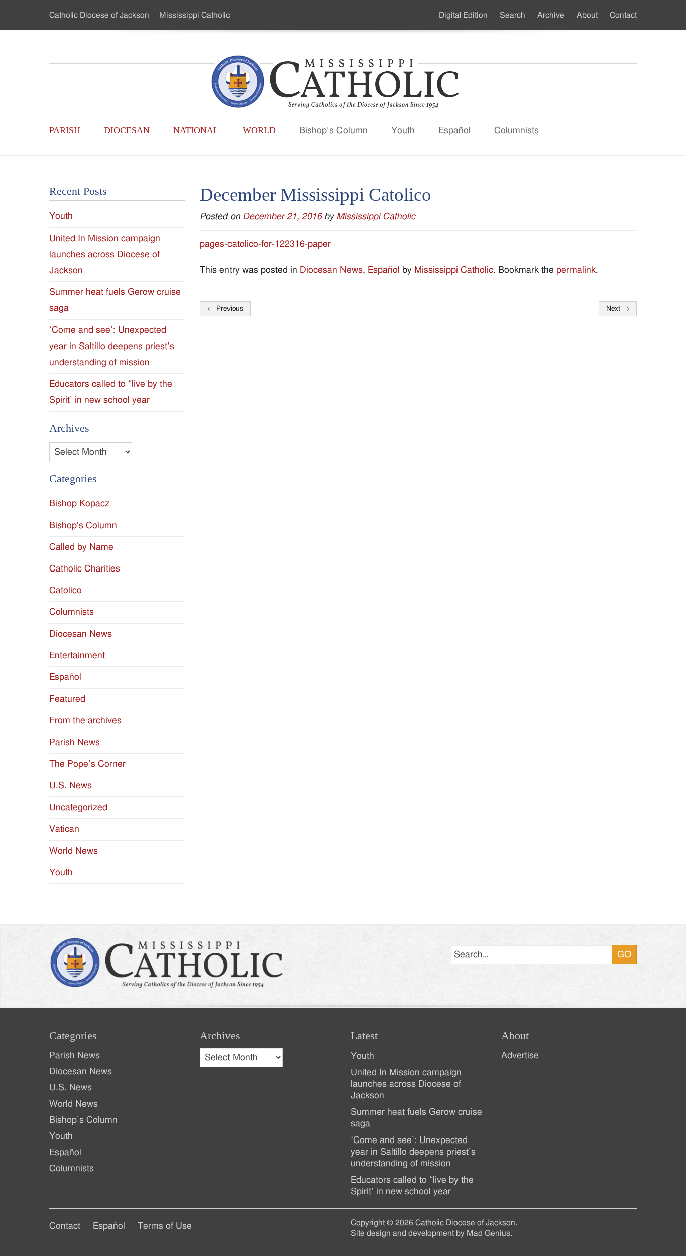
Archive (550, 15)
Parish (64, 130)
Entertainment (77, 655)
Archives (220, 1036)
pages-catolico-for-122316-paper (265, 244)
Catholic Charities (84, 569)
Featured (67, 699)
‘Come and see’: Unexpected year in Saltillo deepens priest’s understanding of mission (111, 346)
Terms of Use (165, 1226)
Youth (403, 130)
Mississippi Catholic (375, 216)
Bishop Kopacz (79, 503)
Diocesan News (331, 270)
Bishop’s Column (333, 130)
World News (73, 851)
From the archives (85, 720)
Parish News (74, 742)
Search (512, 15)
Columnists (516, 130)
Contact (623, 15)
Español (454, 130)
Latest (364, 1036)
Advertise (520, 1055)
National (196, 130)
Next (617, 308)
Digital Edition (463, 15)
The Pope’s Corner (87, 764)
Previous (225, 308)
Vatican (64, 829)
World (259, 130)
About (587, 15)
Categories (73, 1036)
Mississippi (194, 15)
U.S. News (70, 785)
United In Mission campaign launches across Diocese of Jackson (104, 254)
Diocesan (127, 130)
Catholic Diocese (99, 15)
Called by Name (81, 547)
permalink (576, 270)
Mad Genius (488, 1233)
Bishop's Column (83, 525)
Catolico (65, 590)
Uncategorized (78, 807)
